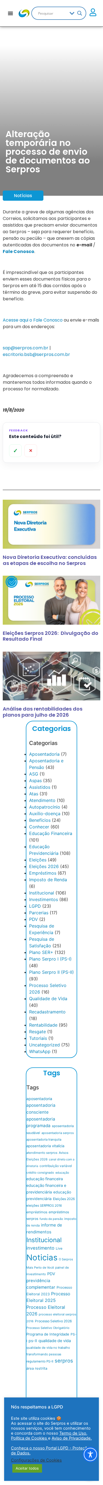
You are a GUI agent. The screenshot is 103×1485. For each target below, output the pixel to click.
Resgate (37, 1031)
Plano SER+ (41, 952)
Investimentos (43, 899)
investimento (40, 1248)
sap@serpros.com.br (25, 348)
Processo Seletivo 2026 (53, 1321)
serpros (64, 1361)
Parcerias (38, 912)
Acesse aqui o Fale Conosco (33, 320)
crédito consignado (40, 1172)
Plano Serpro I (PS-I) (50, 959)
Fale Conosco (18, 251)
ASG (33, 774)
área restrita (36, 1368)
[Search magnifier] (79, 13)
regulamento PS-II (39, 1361)
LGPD (35, 906)
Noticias (41, 1257)
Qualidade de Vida (48, 998)
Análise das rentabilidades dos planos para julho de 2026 (42, 711)
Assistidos (39, 787)
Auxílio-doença (44, 813)
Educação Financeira (50, 833)
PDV (33, 919)
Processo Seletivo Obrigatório (47, 1328)
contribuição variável (56, 1166)
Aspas (35, 780)
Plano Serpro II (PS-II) (51, 972)
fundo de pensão (51, 1219)
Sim (15, 451)
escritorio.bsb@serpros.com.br (36, 354)
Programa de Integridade (47, 1334)
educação (62, 1172)
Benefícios (40, 820)
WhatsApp (40, 1051)
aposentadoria (39, 1098)
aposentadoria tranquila (43, 1139)
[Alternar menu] (10, 13)
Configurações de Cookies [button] (36, 1460)
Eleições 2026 (44, 866)
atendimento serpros (41, 1153)
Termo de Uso (72, 1433)
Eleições (37, 860)
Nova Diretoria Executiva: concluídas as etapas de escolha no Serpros (50, 560)
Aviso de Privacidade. (72, 1438)
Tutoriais (38, 1038)
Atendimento (42, 800)
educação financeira (44, 1178)
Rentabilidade (43, 1025)
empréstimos (36, 1212)
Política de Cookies (29, 1438)
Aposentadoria (44, 754)
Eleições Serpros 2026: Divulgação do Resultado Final (50, 636)
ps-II (33, 1340)
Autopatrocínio (44, 807)
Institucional (41, 893)
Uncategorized (44, 1045)
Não (30, 451)
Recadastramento (47, 1012)
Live (59, 1248)
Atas (33, 793)
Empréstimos (42, 873)
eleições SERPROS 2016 (44, 1205)
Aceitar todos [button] (27, 1468)
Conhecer (39, 826)
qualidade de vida (54, 1340)
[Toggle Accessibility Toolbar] (90, 1454)
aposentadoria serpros (57, 1133)
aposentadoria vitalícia (45, 1146)
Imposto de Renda (48, 879)
